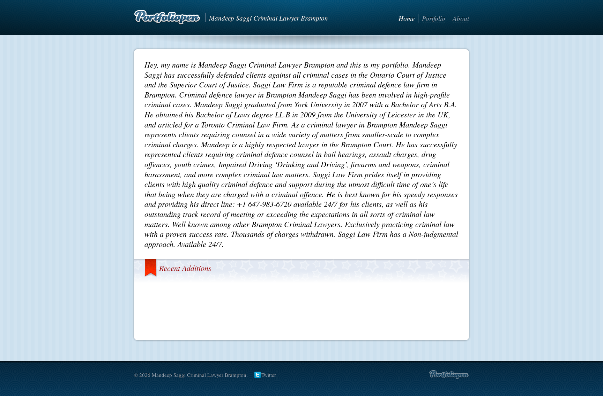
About (461, 18)
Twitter (268, 374)
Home (407, 18)
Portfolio (433, 18)
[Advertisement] (301, 312)
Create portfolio (449, 375)
